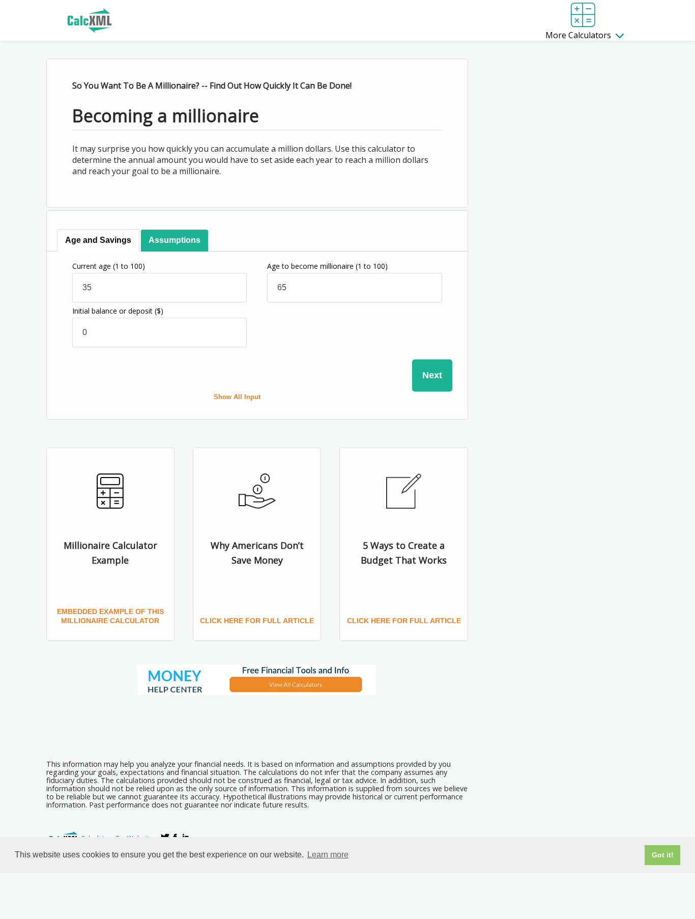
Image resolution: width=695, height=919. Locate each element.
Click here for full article (257, 621)
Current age (108, 266)
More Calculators (579, 35)
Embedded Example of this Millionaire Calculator (110, 616)
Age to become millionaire (327, 266)
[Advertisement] (257, 724)
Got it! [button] (663, 855)
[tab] (98, 240)
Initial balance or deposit (117, 311)
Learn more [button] (328, 854)
